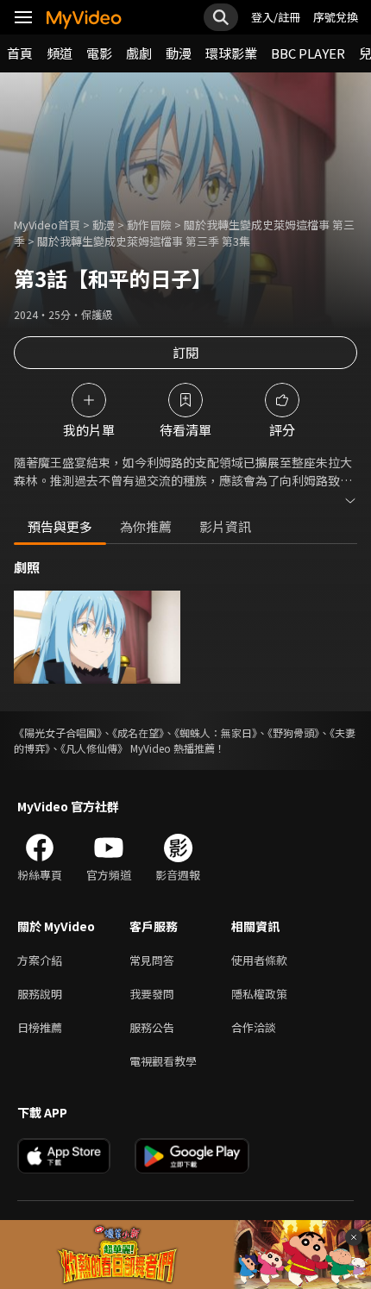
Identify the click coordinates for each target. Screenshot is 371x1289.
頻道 (59, 53)
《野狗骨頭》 (293, 732)
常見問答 (151, 960)
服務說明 (39, 994)
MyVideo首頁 (47, 224)
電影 (99, 53)
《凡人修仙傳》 (94, 748)
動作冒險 (149, 224)
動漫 (179, 53)
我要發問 (151, 994)
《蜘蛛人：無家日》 (215, 732)
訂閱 (185, 352)
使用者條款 (259, 960)
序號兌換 (335, 17)
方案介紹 (39, 960)
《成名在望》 (138, 732)
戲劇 (139, 53)
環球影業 (231, 53)
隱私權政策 (259, 994)
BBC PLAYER (308, 53)
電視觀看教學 (163, 1061)
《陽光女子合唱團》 (58, 732)
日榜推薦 (39, 1027)
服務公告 (151, 1027)
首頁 (20, 53)
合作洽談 (253, 1027)
